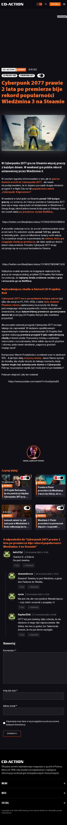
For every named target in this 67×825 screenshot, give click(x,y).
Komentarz (9, 650)
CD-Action (8, 69)
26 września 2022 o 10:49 (37, 552)
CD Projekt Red (9, 76)
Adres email (10, 706)
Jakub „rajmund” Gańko (33, 461)
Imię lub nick (10, 690)
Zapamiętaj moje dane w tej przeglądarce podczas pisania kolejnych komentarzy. (32, 723)
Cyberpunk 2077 (27, 76)
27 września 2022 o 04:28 (45, 614)
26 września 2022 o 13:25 (47, 574)
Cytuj (17, 565)
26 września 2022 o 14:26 (38, 594)
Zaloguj (55, 4)
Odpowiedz (29, 565)
